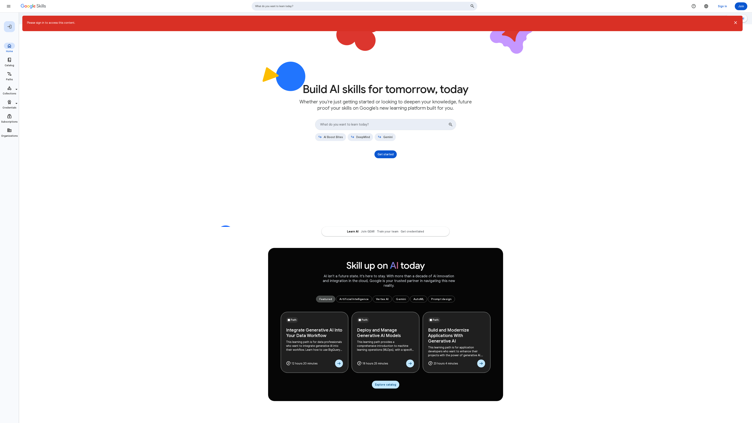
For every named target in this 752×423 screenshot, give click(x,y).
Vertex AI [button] (382, 299)
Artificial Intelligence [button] (354, 299)
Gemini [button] (401, 299)
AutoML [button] (418, 299)
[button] (735, 23)
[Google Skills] (33, 6)
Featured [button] (325, 299)
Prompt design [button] (441, 299)
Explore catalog (385, 384)
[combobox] (364, 6)
